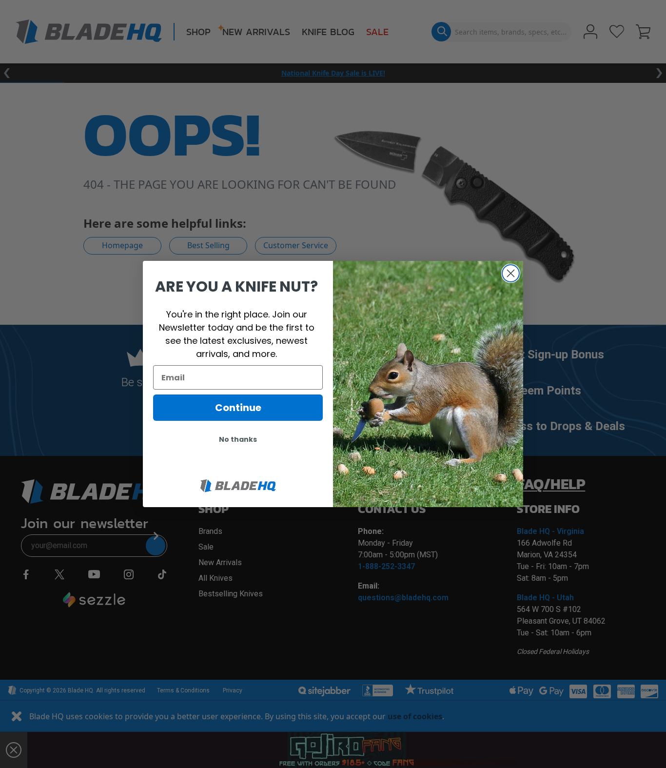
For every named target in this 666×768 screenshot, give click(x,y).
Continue (238, 407)
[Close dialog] (510, 273)
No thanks (238, 439)
